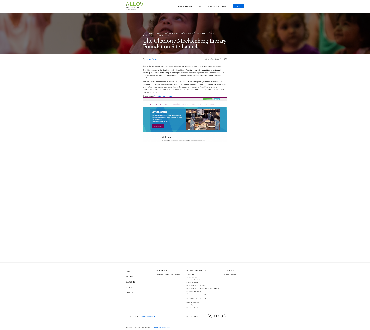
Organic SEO (190, 274)
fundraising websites (163, 33)
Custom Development (217, 6)
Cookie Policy (166, 327)
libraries (211, 33)
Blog (129, 271)
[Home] (135, 6)
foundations (201, 33)
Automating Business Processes (196, 305)
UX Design (228, 271)
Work (129, 287)
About (129, 277)
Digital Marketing (184, 6)
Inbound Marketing (192, 282)
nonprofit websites (150, 36)
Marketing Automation (192, 308)
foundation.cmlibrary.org (163, 96)
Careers (130, 282)
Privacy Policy (157, 327)
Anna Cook (151, 59)
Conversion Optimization (193, 280)
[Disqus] (185, 166)
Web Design (162, 271)
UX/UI (200, 6)
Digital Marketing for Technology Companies (199, 294)
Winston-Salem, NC (148, 316)
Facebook (216, 316)
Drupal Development (192, 302)
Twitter (210, 316)
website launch (163, 36)
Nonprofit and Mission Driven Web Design (168, 274)
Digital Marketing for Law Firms (195, 285)
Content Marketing (191, 277)
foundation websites (179, 33)
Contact (239, 6)
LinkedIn (223, 316)
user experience (149, 33)
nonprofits (192, 33)
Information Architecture (230, 274)
